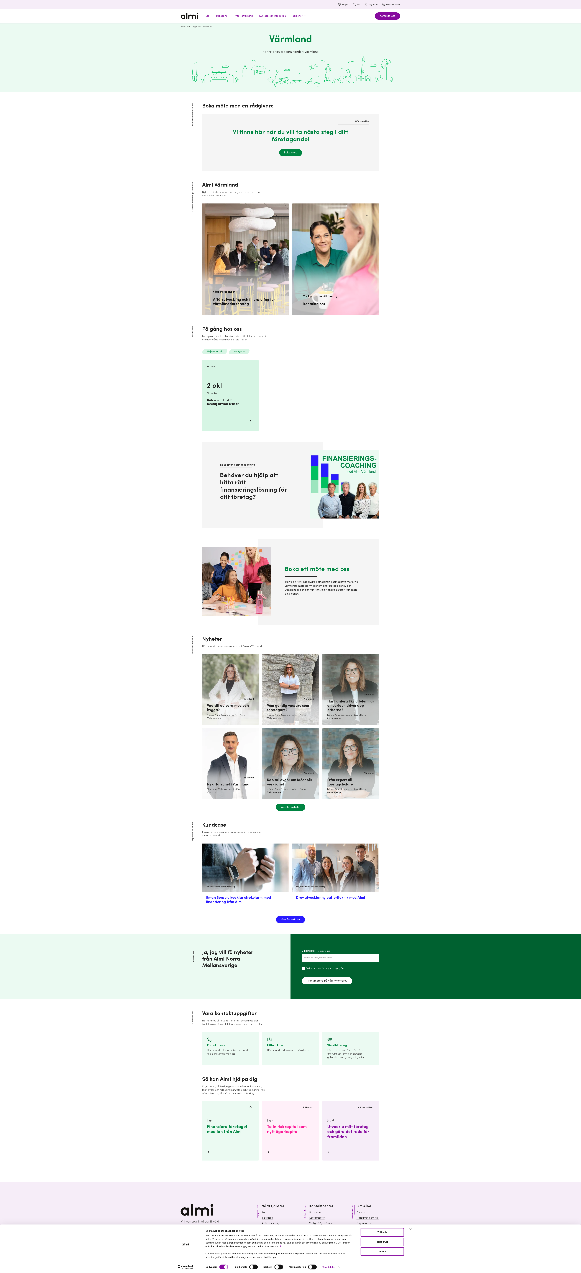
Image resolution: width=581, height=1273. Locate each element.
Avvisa (382, 1251)
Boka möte (290, 152)
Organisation (363, 1223)
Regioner (196, 27)
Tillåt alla (382, 1232)
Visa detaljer (329, 1267)
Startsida (185, 27)
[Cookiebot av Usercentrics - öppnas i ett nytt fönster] (185, 1267)
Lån (264, 1212)
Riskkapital (267, 1217)
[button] (298, 16)
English (345, 4)
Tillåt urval (382, 1242)
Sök (359, 4)
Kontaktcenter (393, 4)
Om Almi (360, 1212)
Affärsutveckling (270, 1223)
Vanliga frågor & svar (320, 1223)
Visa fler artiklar (290, 919)
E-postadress (316, 950)
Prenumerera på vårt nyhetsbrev (327, 980)
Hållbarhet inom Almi (367, 1217)
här (280, 1246)
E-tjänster (373, 4)
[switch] (253, 1267)
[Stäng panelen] (410, 1229)
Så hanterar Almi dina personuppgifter (325, 968)
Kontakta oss (387, 16)
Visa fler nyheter (290, 807)
